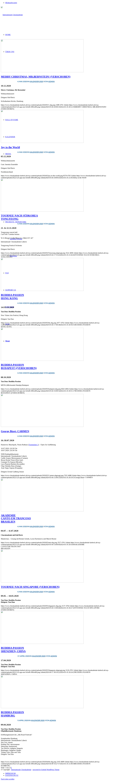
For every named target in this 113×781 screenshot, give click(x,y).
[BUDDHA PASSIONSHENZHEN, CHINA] (42, 643)
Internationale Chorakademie (21, 770)
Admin (51, 81)
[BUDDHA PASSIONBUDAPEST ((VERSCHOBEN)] (42, 360)
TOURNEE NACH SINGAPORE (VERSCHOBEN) (30, 586)
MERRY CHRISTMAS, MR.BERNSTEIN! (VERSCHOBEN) (35, 76)
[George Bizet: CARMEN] (42, 426)
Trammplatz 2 (33, 445)
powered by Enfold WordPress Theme (46, 770)
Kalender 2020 (36, 81)
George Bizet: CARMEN (15, 431)
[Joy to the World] (42, 142)
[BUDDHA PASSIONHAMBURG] (42, 708)
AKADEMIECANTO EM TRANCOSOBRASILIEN (16, 518)
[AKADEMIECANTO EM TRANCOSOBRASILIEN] (42, 511)
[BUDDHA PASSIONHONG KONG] (42, 290)
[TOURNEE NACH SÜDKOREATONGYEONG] (42, 211)
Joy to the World (10, 147)
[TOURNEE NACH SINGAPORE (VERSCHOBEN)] (42, 582)
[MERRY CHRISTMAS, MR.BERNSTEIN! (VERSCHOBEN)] (42, 72)
